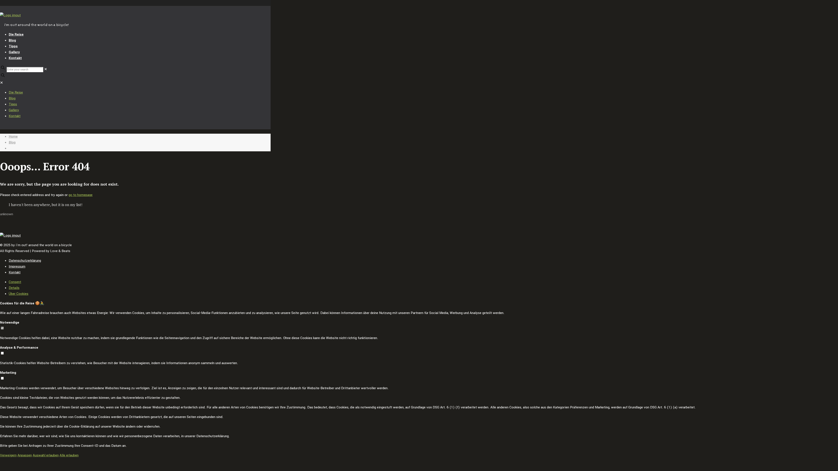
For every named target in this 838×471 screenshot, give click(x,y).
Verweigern (8, 455)
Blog (12, 142)
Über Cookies (18, 293)
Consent (15, 282)
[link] (45, 69)
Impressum (17, 266)
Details (14, 287)
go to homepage (81, 195)
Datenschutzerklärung (25, 260)
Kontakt (15, 272)
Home (13, 136)
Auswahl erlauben (46, 455)
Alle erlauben (69, 455)
